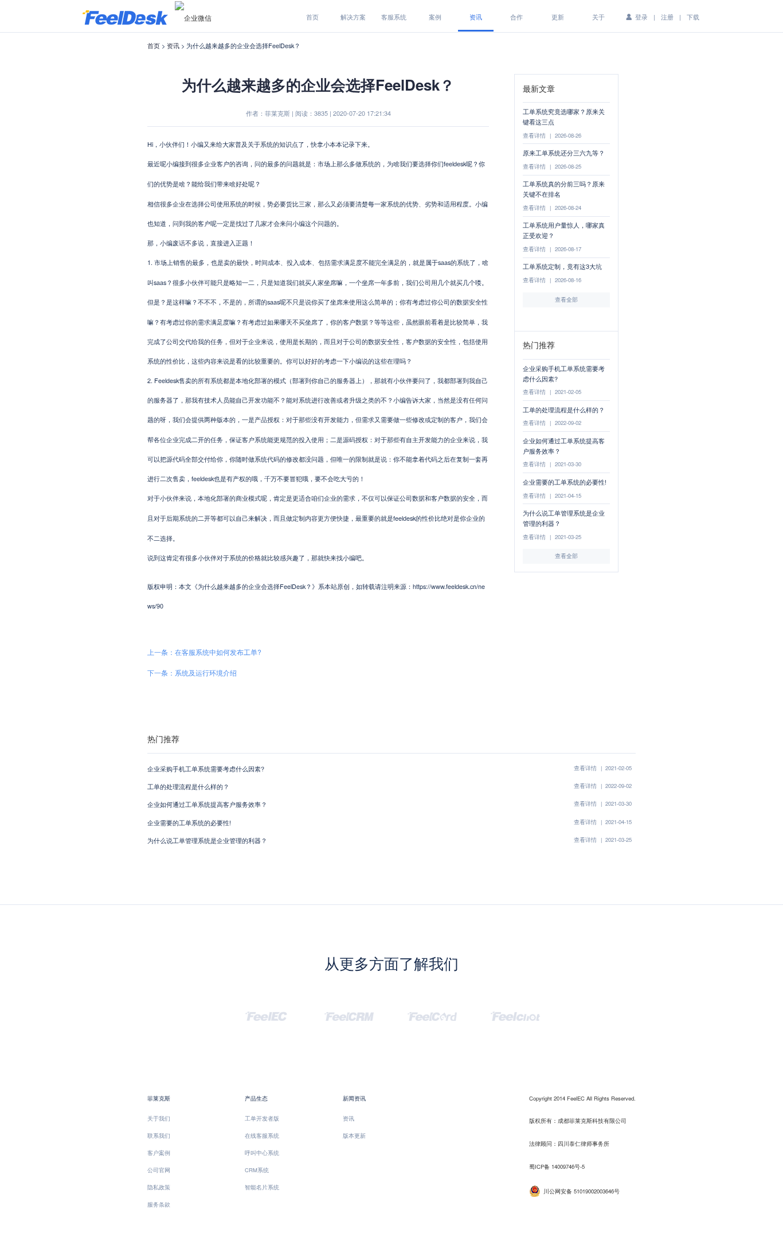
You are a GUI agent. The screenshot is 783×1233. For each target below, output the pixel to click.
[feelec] (266, 1015)
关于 (598, 16)
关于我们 (158, 1118)
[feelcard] (432, 1015)
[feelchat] (515, 1015)
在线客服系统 (262, 1135)
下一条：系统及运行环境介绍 (192, 672)
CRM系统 (257, 1170)
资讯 (475, 16)
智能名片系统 (262, 1187)
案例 (435, 16)
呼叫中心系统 (262, 1153)
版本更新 (354, 1135)
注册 (667, 16)
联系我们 (158, 1135)
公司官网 (158, 1170)
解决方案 (353, 16)
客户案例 (158, 1153)
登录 (641, 16)
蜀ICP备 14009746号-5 (557, 1166)
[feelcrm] (349, 1015)
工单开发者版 (262, 1118)
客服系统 (393, 16)
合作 (516, 16)
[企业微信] (193, 17)
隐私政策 (158, 1187)
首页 (312, 16)
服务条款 (158, 1204)
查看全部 (566, 299)
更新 (557, 16)
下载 (693, 16)
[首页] (125, 16)
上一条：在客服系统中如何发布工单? (204, 652)
